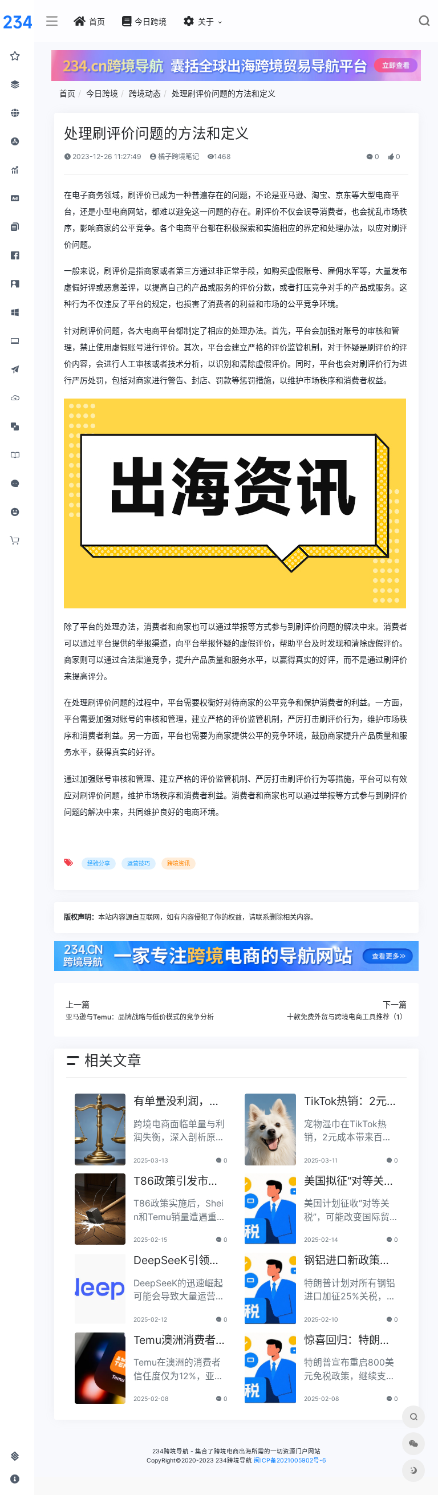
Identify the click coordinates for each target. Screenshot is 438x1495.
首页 (67, 93)
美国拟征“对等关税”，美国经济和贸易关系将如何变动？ (349, 1181)
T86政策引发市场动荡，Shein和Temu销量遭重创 (180, 1181)
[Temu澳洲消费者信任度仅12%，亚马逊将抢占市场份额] (100, 1368)
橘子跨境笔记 (177, 156)
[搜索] (424, 23)
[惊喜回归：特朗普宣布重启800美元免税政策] (270, 1368)
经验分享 (98, 863)
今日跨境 (102, 93)
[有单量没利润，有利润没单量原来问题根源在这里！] (100, 1129)
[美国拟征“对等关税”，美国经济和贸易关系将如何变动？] (270, 1209)
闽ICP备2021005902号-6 (290, 1460)
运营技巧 (138, 863)
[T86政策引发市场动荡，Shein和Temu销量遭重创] (100, 1209)
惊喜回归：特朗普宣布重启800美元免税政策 (347, 1340)
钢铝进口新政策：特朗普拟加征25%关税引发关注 (348, 1261)
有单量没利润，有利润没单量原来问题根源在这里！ (176, 1102)
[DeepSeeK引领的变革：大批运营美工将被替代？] (100, 1289)
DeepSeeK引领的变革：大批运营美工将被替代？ (176, 1261)
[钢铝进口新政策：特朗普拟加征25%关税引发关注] (270, 1289)
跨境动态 (145, 93)
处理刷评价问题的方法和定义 (223, 93)
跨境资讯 (178, 863)
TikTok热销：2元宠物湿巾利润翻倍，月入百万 (351, 1102)
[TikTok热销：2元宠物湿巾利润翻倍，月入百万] (270, 1129)
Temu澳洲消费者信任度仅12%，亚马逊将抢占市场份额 (179, 1340)
